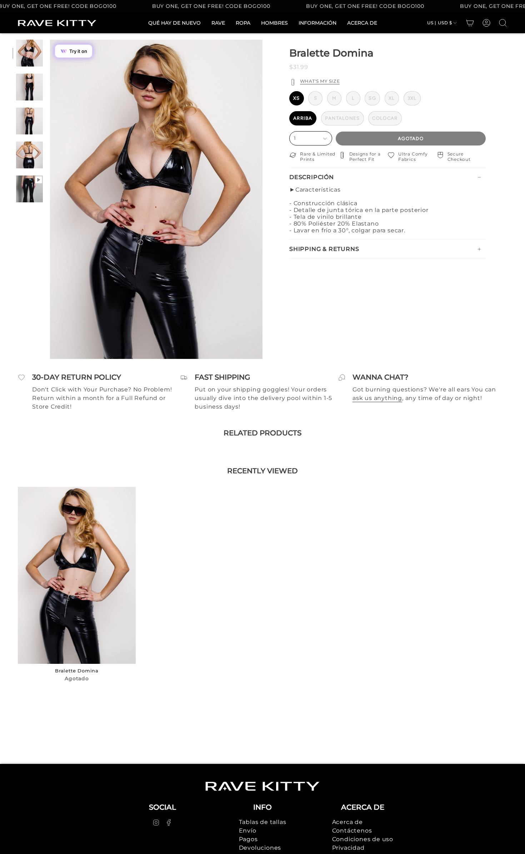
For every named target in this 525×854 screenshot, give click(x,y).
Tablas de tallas (262, 822)
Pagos (248, 839)
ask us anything (377, 398)
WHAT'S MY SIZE (320, 81)
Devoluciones (260, 847)
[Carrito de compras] (470, 23)
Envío (247, 830)
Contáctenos (352, 830)
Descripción (311, 177)
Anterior (50, 199)
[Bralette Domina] (77, 575)
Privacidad (348, 847)
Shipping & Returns (324, 249)
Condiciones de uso (362, 839)
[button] (243, 23)
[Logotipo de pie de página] (262, 786)
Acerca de (347, 822)
